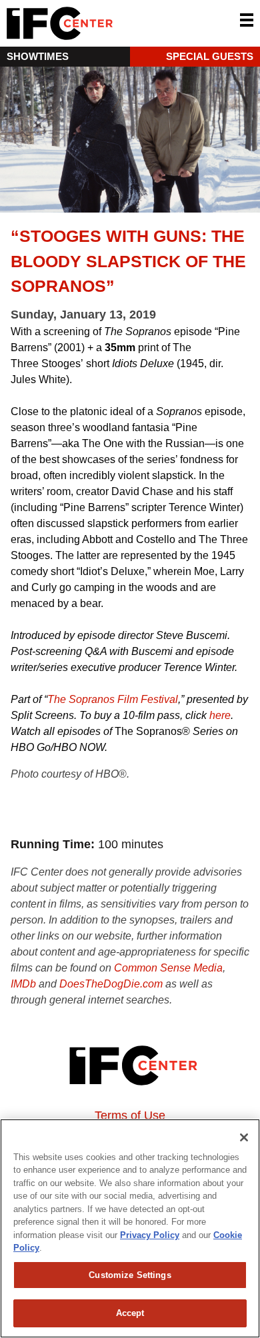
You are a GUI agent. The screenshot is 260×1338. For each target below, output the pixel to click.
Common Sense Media (168, 968)
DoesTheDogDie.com (111, 984)
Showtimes (38, 56)
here (220, 715)
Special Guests (209, 56)
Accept (130, 1313)
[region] (130, 1228)
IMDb (23, 984)
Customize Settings (130, 1275)
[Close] (244, 1137)
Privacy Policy (149, 1235)
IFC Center (110, 23)
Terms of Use (130, 1115)
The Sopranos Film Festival (112, 699)
